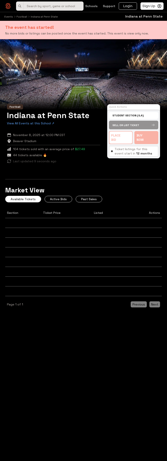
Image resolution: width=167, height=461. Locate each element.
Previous (138, 304)
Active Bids (58, 199)
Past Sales (89, 199)
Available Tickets (23, 199)
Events (8, 16)
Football (22, 16)
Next (154, 304)
